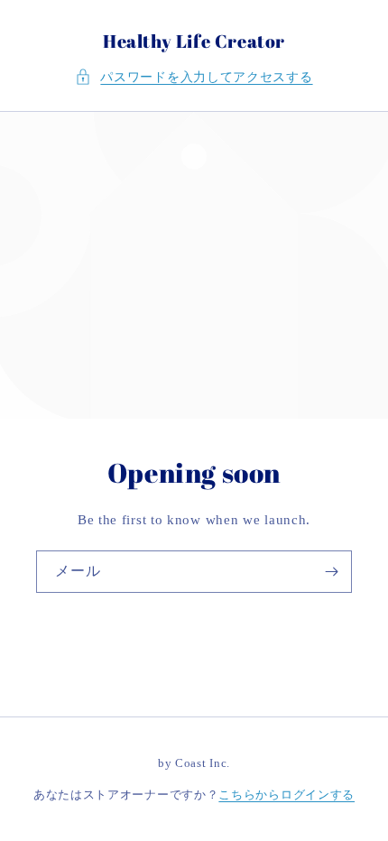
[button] (193, 77)
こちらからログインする (286, 794)
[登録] (331, 571)
